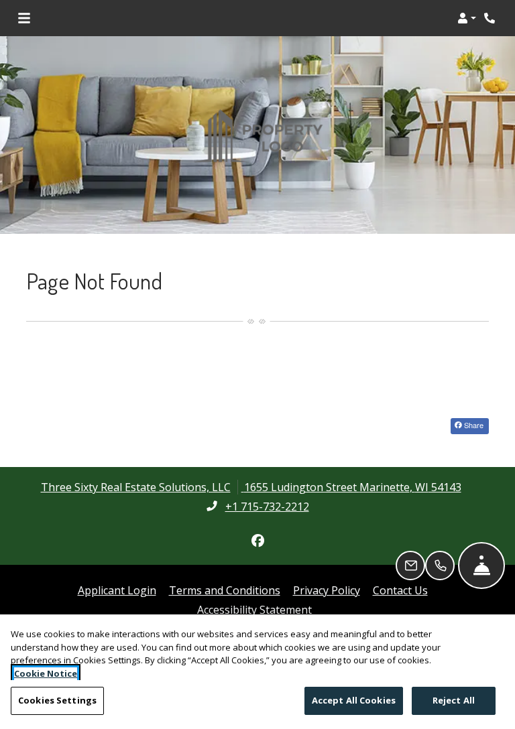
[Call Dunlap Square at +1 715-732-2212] (491, 18)
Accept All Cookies (354, 700)
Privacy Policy (326, 590)
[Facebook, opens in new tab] (257, 540)
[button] (466, 18)
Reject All (454, 700)
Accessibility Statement (254, 609)
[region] (257, 671)
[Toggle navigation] (24, 18)
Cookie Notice (45, 673)
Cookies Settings (57, 700)
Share (472, 424)
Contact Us (400, 590)
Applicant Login (117, 590)
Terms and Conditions (224, 590)
